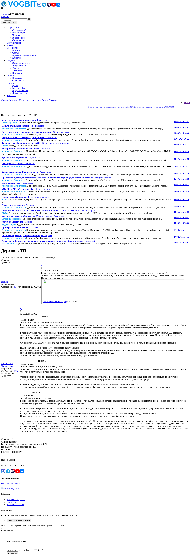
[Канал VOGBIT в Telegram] (44, 6)
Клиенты (16, 58)
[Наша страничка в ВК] (58, 6)
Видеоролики (18, 38)
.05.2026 (181, 199)
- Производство (23, 126)
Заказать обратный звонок (19, 521)
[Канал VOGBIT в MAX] (39, 6)
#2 (21, 309)
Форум (10, 45)
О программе (13, 28)
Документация (14, 43)
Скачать (10, 75)
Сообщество (12, 48)
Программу (17, 78)
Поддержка (12, 60)
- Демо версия (25, 120)
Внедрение (17, 73)
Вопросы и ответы (21, 63)
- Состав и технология (35, 143)
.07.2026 (181, 151)
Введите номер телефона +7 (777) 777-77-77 (28, 550)
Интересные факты (16, 499)
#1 (42, 265)
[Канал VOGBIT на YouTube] (53, 6)
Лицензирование (20, 93)
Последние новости (10, 483)
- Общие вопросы (35, 132)
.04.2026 (181, 217)
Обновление (18, 80)
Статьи (15, 53)
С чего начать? (19, 30)
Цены (15, 85)
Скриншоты (18, 40)
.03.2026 (181, 230)
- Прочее (19, 205)
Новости (16, 50)
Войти (187, 102)
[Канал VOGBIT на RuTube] (49, 6)
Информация (18, 33)
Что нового (17, 35)
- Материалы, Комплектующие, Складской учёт (35, 216)
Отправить (12, 553)
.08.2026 (181, 121)
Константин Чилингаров (7, 364)
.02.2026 (181, 237)
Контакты (11, 95)
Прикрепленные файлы (52, 278)
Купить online (18, 88)
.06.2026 (181, 191)
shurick (4, 282)
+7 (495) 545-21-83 (15, 504)
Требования (17, 70)
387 (15, 287)
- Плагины (20, 227)
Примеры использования (24, 55)
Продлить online (20, 90)
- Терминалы (29, 137)
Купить (10, 83)
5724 (16, 371)
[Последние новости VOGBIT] (95, 110)
